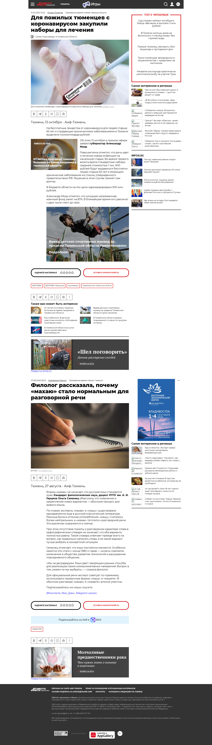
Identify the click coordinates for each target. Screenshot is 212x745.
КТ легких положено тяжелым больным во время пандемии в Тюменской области (59, 310)
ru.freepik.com (45, 470)
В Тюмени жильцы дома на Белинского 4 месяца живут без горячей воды (156, 36)
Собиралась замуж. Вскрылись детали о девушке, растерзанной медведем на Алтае (161, 112)
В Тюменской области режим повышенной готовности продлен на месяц (110, 320)
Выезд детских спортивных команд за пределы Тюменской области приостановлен (87, 243)
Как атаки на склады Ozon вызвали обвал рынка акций (161, 201)
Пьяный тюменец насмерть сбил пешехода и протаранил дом (156, 48)
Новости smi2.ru (41, 371)
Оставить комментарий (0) (106, 273)
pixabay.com (108, 106)
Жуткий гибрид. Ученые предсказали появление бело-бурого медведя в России (163, 133)
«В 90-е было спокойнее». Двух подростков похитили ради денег (161, 101)
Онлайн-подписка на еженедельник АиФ (72, 692)
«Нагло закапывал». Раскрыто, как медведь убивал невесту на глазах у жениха (162, 460)
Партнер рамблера (78, 733)
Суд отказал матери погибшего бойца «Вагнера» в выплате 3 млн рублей (156, 23)
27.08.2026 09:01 (38, 380)
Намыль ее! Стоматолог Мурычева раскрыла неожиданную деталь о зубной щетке (161, 470)
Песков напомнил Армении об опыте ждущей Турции (162, 171)
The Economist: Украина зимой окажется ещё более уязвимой (159, 181)
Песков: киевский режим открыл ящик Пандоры (160, 160)
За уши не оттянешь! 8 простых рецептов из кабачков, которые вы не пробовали (163, 481)
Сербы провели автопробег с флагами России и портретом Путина (162, 191)
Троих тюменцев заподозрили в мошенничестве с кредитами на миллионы (156, 60)
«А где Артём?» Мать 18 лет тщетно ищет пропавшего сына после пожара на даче (161, 491)
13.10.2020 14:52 (38, 12)
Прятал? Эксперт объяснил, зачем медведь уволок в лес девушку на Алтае (161, 123)
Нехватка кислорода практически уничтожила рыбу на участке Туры (156, 73)
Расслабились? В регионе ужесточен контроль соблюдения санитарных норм (60, 320)
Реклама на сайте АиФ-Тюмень (67, 688)
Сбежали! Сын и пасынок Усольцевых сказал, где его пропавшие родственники (163, 143)
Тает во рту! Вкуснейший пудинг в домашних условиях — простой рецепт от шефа (161, 92)
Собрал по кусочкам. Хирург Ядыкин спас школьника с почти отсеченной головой (163, 501)
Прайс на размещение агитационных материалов (110, 688)
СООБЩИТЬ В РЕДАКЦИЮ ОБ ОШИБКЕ (125, 692)
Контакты (100, 692)
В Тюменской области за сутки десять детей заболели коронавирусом (59, 330)
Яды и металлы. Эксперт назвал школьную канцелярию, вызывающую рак (160, 450)
